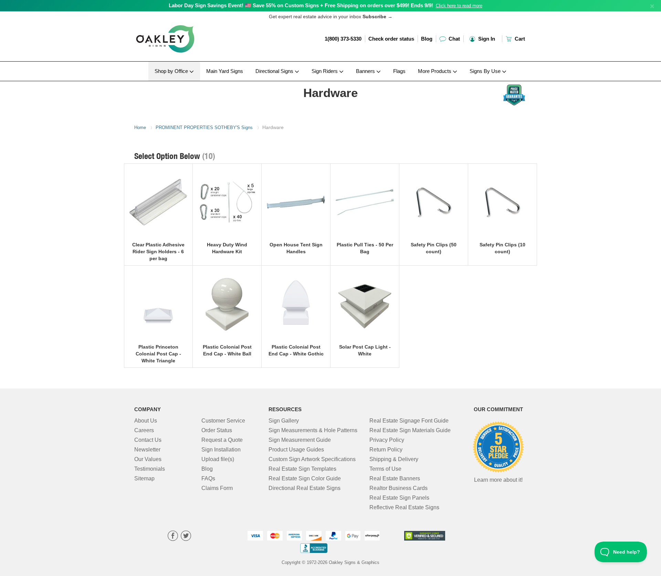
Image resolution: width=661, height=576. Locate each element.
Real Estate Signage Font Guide (409, 421)
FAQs (208, 478)
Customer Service (223, 421)
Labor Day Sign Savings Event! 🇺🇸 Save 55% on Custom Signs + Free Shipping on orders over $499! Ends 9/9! (301, 5)
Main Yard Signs (224, 71)
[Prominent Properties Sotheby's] (179, 83)
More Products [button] (435, 71)
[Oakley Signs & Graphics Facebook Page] (173, 536)
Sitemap (144, 478)
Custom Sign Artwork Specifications (312, 459)
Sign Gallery (284, 421)
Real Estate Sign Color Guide (305, 478)
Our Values (147, 459)
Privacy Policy (386, 440)
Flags (399, 71)
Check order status (391, 39)
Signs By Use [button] (486, 71)
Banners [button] (366, 71)
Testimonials (149, 469)
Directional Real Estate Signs (304, 488)
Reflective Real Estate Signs (404, 507)
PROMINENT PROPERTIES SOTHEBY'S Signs (204, 127)
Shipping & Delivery (393, 459)
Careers (144, 430)
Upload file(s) (217, 459)
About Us (145, 421)
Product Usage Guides (296, 449)
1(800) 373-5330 (343, 39)
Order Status (216, 430)
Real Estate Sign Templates (302, 469)
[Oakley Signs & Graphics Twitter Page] (186, 536)
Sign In (486, 39)
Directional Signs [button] (275, 71)
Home (140, 127)
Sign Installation (221, 449)
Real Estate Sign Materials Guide (410, 430)
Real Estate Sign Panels (399, 498)
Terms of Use (385, 469)
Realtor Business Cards (398, 488)
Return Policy (385, 449)
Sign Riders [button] (325, 71)
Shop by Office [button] (172, 71)
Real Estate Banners (394, 478)
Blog (426, 39)
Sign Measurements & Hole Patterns (313, 430)
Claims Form (217, 488)
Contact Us (147, 440)
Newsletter (147, 449)
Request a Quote (222, 440)
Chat (453, 39)
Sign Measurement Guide (300, 440)
